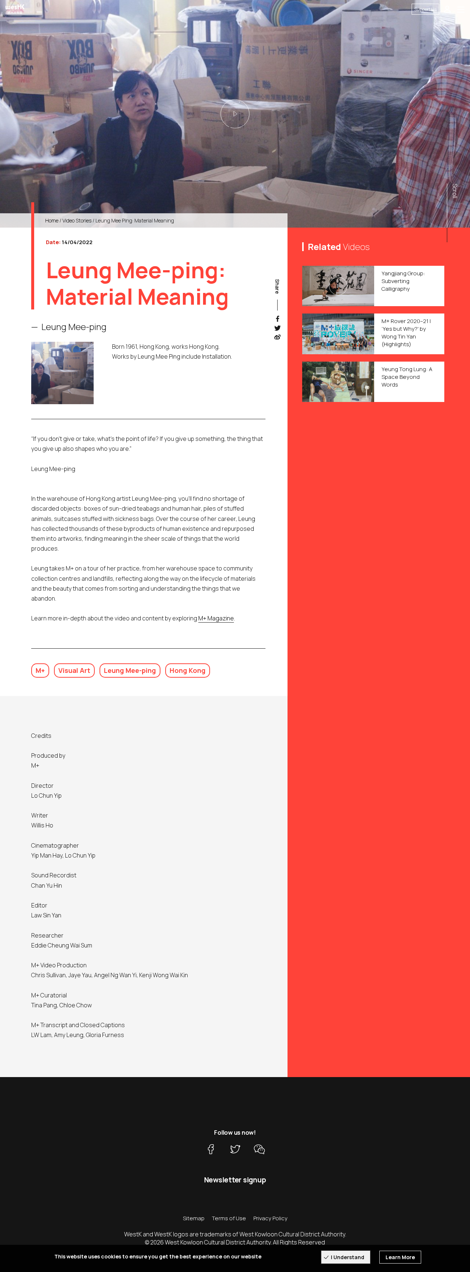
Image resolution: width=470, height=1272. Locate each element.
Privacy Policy (270, 1218)
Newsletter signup (235, 1180)
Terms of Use (229, 1218)
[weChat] (259, 1149)
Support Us (425, 9)
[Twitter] (235, 1149)
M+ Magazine (216, 618)
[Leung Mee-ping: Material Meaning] (235, 114)
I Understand (347, 1257)
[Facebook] (211, 1149)
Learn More (400, 1257)
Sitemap (194, 1218)
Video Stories (76, 220)
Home (51, 220)
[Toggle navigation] (461, 9)
